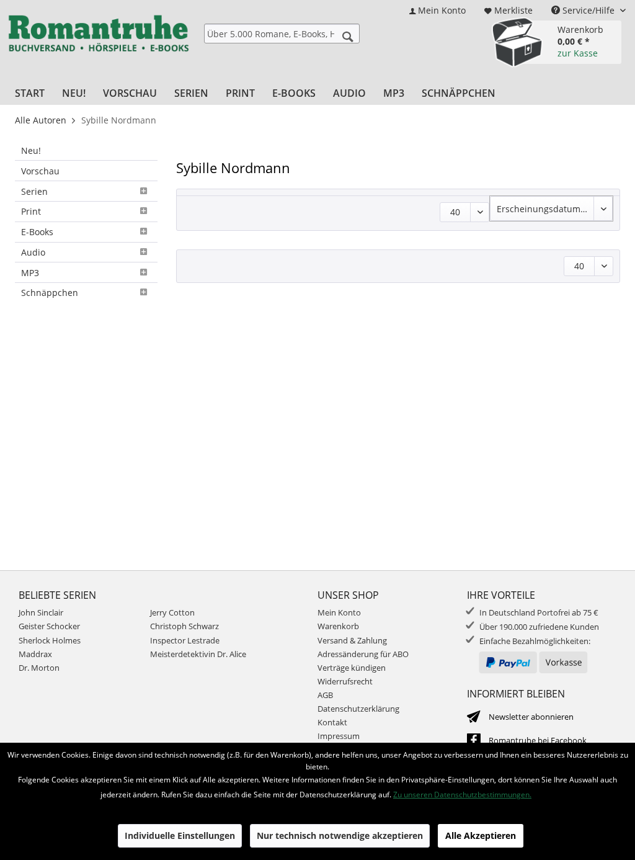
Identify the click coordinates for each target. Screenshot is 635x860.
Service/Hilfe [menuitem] (588, 10)
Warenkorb (338, 626)
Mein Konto (339, 612)
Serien (34, 191)
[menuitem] (437, 10)
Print (31, 211)
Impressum (339, 735)
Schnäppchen (49, 292)
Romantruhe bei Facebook (538, 740)
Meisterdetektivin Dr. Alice (198, 654)
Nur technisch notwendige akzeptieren (340, 835)
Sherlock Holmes (50, 640)
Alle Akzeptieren (480, 835)
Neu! (31, 150)
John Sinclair (41, 612)
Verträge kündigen (352, 667)
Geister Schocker (49, 626)
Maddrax (35, 654)
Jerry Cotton (172, 612)
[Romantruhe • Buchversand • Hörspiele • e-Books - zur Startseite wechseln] (98, 44)
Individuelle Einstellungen (180, 835)
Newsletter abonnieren (531, 716)
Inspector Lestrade (185, 640)
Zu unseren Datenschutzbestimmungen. (462, 794)
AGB (325, 695)
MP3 (30, 273)
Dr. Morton (39, 667)
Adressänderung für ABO (363, 654)
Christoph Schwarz (184, 626)
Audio (33, 252)
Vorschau (40, 171)
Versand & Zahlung (352, 640)
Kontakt (332, 722)
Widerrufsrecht (345, 681)
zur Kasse (577, 53)
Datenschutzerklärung (358, 708)
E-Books (37, 232)
